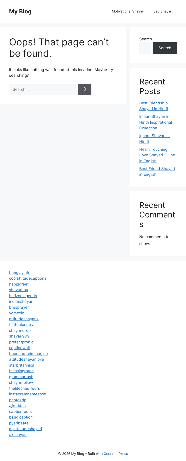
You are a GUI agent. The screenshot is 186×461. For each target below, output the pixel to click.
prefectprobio (21, 342)
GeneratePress (116, 453)
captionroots (20, 411)
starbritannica (21, 365)
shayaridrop (20, 330)
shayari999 (19, 336)
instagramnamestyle (27, 394)
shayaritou (18, 290)
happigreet (19, 284)
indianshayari (21, 301)
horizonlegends (23, 295)
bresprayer (19, 307)
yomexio (16, 313)
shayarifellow (21, 382)
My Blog (20, 11)
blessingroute (21, 371)
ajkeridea (17, 405)
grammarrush (21, 377)
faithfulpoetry (21, 324)
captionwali (19, 347)
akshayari (18, 434)
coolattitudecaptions (27, 278)
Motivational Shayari (128, 11)
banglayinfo (19, 272)
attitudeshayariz (24, 319)
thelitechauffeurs (24, 388)
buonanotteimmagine (28, 353)
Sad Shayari (162, 11)
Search (145, 39)
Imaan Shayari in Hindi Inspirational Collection (155, 122)
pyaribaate (19, 423)
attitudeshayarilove (26, 359)
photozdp (17, 400)
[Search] (84, 89)
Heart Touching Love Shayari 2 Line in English (157, 155)
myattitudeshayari (25, 428)
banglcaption (21, 417)
